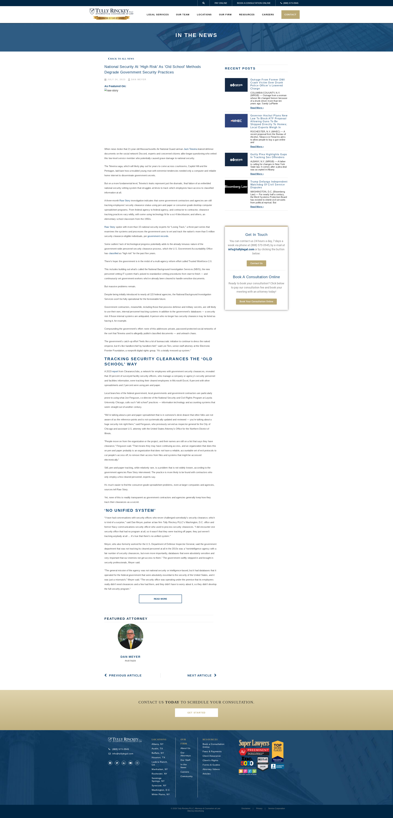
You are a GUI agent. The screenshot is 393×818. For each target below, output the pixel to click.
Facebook (110, 763)
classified (114, 253)
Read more (160, 599)
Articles (207, 773)
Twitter (117, 763)
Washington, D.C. (161, 790)
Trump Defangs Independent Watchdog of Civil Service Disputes (269, 184)
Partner (130, 661)
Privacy (259, 808)
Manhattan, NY (160, 769)
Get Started (196, 712)
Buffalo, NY (158, 753)
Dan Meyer (130, 656)
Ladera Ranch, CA (160, 763)
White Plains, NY (161, 794)
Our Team (183, 14)
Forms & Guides (211, 765)
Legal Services (158, 14)
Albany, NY (157, 744)
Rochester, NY (159, 773)
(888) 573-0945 (260, 245)
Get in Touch (256, 234)
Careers (268, 14)
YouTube (130, 763)
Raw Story (124, 200)
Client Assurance (212, 756)
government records (158, 236)
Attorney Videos (211, 769)
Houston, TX (158, 757)
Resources (247, 14)
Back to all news (122, 59)
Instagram (137, 763)
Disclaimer (245, 808)
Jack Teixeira (190, 149)
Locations (204, 14)
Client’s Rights (210, 760)
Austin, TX (157, 748)
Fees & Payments (212, 751)
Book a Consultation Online (253, 3)
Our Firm (225, 14)
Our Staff (185, 760)
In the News (184, 766)
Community (187, 776)
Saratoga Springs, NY (158, 779)
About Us (185, 748)
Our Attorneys (186, 754)
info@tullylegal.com (122, 753)
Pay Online (221, 3)
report (115, 371)
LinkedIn (124, 763)
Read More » (257, 107)
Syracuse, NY (159, 785)
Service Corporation (276, 808)
